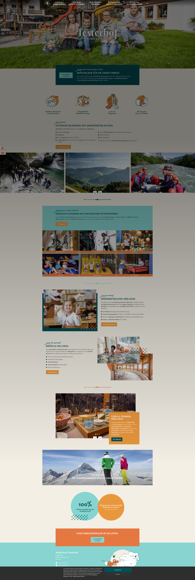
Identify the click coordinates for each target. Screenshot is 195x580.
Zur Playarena (61, 224)
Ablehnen (118, 574)
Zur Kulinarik (117, 439)
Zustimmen (118, 570)
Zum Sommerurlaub (63, 147)
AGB (71, 576)
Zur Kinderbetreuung (109, 324)
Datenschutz (66, 576)
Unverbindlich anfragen (66, 75)
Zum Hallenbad (52, 372)
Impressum (94, 574)
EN (147, 3)
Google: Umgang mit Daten (78, 576)
